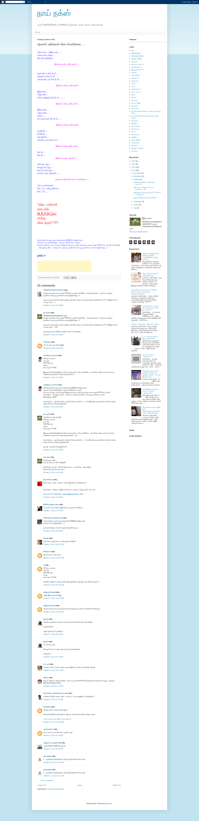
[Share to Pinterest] (75, 277)
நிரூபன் (45, 619)
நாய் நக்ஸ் (54, 13)
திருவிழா (134, 123)
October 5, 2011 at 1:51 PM (53, 657)
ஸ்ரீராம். (45, 678)
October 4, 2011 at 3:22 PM (53, 348)
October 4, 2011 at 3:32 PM (53, 407)
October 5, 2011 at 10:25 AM (53, 558)
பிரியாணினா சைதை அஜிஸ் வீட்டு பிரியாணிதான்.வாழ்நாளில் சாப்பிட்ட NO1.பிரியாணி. (151, 410)
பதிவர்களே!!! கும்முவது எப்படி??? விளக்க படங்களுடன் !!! (150, 391)
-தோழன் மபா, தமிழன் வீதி (52, 743)
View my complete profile (138, 232)
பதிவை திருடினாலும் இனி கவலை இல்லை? (57, 719)
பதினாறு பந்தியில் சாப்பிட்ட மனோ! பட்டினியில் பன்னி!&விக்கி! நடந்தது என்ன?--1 (151, 256)
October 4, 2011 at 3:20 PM (53, 335)
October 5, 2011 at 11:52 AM (53, 585)
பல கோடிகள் (135, 143)
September (138, 202)
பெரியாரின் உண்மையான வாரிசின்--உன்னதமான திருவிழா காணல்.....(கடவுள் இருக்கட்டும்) (151, 374)
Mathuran (47, 552)
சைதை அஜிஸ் (136, 103)
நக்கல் (133, 132)
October (137, 179)
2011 (134, 170)
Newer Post (42, 785)
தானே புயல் (135, 108)
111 (132, 51)
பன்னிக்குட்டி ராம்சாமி (50, 355)
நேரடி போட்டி (135, 134)
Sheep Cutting (136, 59)
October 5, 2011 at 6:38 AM (53, 531)
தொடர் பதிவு (135, 126)
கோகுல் (45, 538)
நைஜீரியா (134, 137)
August (136, 205)
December (138, 173)
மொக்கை (134, 151)
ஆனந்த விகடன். (136, 67)
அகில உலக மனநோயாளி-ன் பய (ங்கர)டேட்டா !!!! (143, 188)
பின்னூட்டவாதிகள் (137, 148)
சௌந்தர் (134, 106)
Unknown (46, 342)
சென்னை (134, 100)
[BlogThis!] (67, 277)
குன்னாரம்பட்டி (136, 89)
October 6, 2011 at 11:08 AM (53, 722)
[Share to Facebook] (72, 277)
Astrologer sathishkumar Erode (55, 693)
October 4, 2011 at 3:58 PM (53, 497)
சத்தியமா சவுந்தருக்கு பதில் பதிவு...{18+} (145, 324)
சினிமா (133, 97)
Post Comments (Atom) (55, 789)
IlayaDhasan (48, 480)
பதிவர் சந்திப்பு (136, 140)
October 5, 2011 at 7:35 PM (53, 699)
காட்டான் (46, 664)
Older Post (116, 785)
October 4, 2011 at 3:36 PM (53, 472)
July (135, 208)
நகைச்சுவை (135, 129)
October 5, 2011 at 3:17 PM (53, 670)
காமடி (133, 86)
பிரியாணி (134, 145)
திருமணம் (134, 121)
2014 (134, 161)
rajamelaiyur (48, 729)
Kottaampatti (136, 53)
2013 (134, 164)
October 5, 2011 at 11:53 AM (53, 598)
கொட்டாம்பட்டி (136, 92)
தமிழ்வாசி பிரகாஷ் (49, 592)
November (138, 176)
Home (37, 32)
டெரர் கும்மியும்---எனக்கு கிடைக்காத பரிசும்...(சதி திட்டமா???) (150, 308)
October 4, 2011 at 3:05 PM (53, 305)
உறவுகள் (134, 73)
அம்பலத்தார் (47, 756)
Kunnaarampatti (137, 56)
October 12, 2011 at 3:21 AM (53, 762)
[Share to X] (70, 277)
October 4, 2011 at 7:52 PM (53, 511)
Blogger (109, 803)
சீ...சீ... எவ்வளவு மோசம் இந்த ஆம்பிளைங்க (150, 337)
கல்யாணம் (134, 81)
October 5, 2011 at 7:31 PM (53, 686)
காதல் (133, 84)
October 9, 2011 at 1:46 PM (53, 749)
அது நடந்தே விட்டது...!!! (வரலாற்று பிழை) (150, 274)
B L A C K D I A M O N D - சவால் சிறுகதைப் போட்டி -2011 (63, 494)
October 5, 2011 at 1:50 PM (53, 634)
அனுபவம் (134, 62)
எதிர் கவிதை (135, 75)
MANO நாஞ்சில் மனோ (51, 504)
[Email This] (64, 277)
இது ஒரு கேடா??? (137, 70)
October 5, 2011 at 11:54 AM (53, 612)
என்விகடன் (135, 78)
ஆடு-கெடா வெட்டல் (137, 64)
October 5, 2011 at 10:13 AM (53, 544)
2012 (134, 167)
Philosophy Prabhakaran (52, 518)
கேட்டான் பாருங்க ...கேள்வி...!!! (148, 356)
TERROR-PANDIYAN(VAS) (53, 290)
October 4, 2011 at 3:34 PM (53, 450)
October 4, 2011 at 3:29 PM (53, 377)
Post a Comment (47, 780)
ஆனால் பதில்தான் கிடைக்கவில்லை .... (146, 198)
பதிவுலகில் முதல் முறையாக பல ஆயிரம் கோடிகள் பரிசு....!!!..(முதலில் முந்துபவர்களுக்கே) (144, 292)
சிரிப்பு (133, 95)
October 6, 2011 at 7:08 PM (53, 735)
